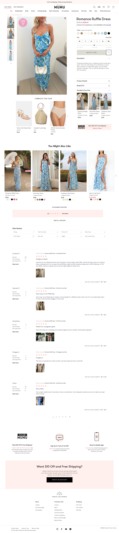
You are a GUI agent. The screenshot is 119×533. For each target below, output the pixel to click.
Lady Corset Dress (94, 193)
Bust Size (14, 257)
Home (8, 15)
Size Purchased (15, 259)
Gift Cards (79, 505)
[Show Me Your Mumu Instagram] (57, 529)
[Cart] (113, 7)
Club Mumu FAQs (59, 512)
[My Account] (103, 7)
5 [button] (65, 417)
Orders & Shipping (59, 515)
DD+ (26, 257)
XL (102, 41)
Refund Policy (58, 520)
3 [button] (59, 417)
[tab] (10, 22)
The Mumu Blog (39, 507)
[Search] (94, 7)
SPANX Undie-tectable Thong (58, 129)
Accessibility (38, 510)
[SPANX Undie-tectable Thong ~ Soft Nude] (58, 113)
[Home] (59, 7)
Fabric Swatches (54, 11)
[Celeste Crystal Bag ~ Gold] (41, 113)
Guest (33, 11)
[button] (23, 231)
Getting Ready (42, 11)
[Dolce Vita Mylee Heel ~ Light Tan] (24, 113)
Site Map (78, 510)
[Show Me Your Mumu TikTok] (70, 529)
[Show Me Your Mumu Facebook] (62, 529)
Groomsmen (65, 11)
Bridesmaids (18, 11)
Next (11, 63)
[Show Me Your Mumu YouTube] (66, 529)
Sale (96, 11)
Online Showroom (105, 11)
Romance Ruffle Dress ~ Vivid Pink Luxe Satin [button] (55, 321)
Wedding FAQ (58, 510)
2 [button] (56, 417)
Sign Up (95, 128)
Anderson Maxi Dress (106, 112)
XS (79, 41)
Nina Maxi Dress (95, 111)
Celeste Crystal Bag (40, 128)
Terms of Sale (35, 528)
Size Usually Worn (16, 261)
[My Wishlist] (108, 7)
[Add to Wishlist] (108, 52)
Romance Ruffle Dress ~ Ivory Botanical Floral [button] (55, 253)
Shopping (79, 501)
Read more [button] (76, 266)
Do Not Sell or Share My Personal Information (23, 530)
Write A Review (60, 220)
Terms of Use (25, 528)
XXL (109, 41)
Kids (90, 11)
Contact (56, 505)
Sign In (100, 128)
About (37, 501)
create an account (59, 479)
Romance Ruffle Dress (82, 112)
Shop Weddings (19, 7)
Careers (37, 505)
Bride (26, 11)
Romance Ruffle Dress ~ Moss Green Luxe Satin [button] (56, 288)
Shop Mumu (7, 7)
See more (15, 264)
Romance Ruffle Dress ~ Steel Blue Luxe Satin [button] (55, 383)
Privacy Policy (15, 528)
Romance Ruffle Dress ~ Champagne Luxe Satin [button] (56, 352)
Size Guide (108, 37)
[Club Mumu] (99, 7)
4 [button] (62, 417)
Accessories (75, 11)
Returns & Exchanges (60, 518)
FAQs (55, 507)
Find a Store (79, 507)
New (11, 11)
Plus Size (84, 11)
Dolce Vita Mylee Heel (24, 128)
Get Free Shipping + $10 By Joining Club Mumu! (59, 2)
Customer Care (58, 501)
